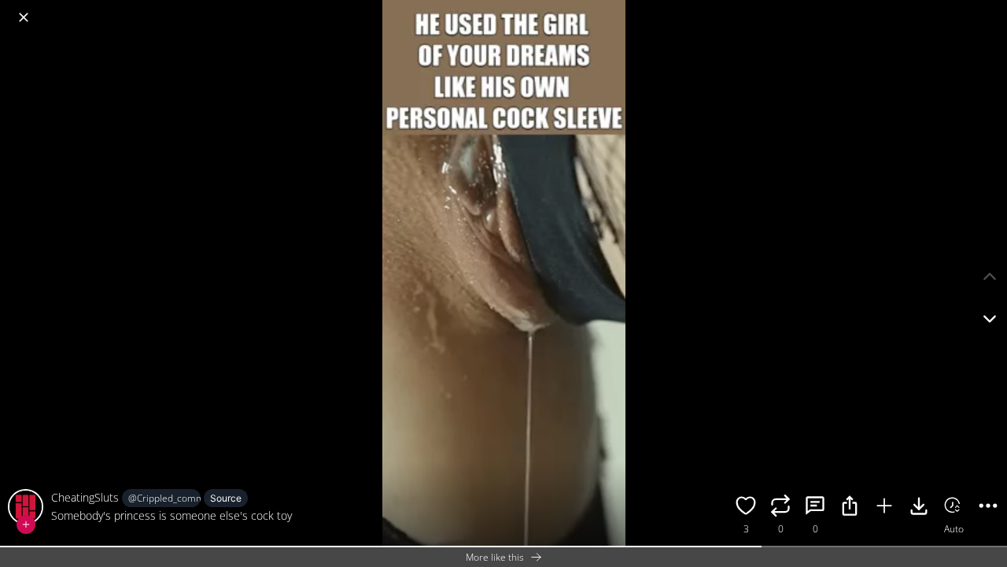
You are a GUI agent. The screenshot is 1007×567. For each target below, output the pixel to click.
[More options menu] (991, 9)
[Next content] (989, 318)
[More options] (988, 508)
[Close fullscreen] (24, 17)
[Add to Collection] (884, 508)
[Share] (850, 508)
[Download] (919, 508)
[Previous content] (989, 276)
